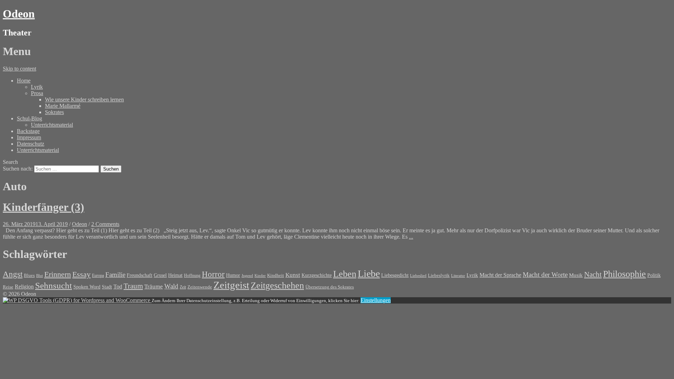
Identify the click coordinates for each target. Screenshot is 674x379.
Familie (115, 274)
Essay (81, 274)
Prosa (37, 93)
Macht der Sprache (500, 275)
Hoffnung (192, 275)
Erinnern (57, 274)
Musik (576, 275)
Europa (98, 275)
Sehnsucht (53, 285)
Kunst (292, 275)
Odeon (19, 13)
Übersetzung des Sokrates (329, 287)
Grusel (160, 275)
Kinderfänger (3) (43, 207)
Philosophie (624, 274)
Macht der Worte (545, 274)
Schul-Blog (29, 118)
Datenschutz (30, 144)
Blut (39, 276)
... (411, 237)
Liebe (369, 273)
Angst (12, 274)
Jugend (247, 275)
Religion (24, 287)
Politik (654, 275)
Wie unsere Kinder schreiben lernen (84, 99)
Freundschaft (139, 275)
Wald (171, 286)
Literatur (458, 276)
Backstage (28, 131)
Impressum (29, 137)
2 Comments (105, 224)
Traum (133, 286)
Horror (213, 274)
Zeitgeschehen (277, 285)
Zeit (183, 287)
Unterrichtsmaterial (52, 125)
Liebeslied (418, 275)
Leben (344, 274)
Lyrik (37, 87)
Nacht (593, 274)
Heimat (175, 275)
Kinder (260, 275)
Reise (8, 287)
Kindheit (275, 275)
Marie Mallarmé (62, 106)
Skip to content (19, 69)
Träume (153, 286)
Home (24, 81)
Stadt (107, 287)
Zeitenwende (199, 287)
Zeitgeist (231, 285)
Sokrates (54, 112)
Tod (117, 286)
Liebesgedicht (395, 275)
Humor (233, 275)
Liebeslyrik (439, 275)
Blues (29, 275)
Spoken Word (86, 287)
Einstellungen (376, 300)
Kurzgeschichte (317, 275)
